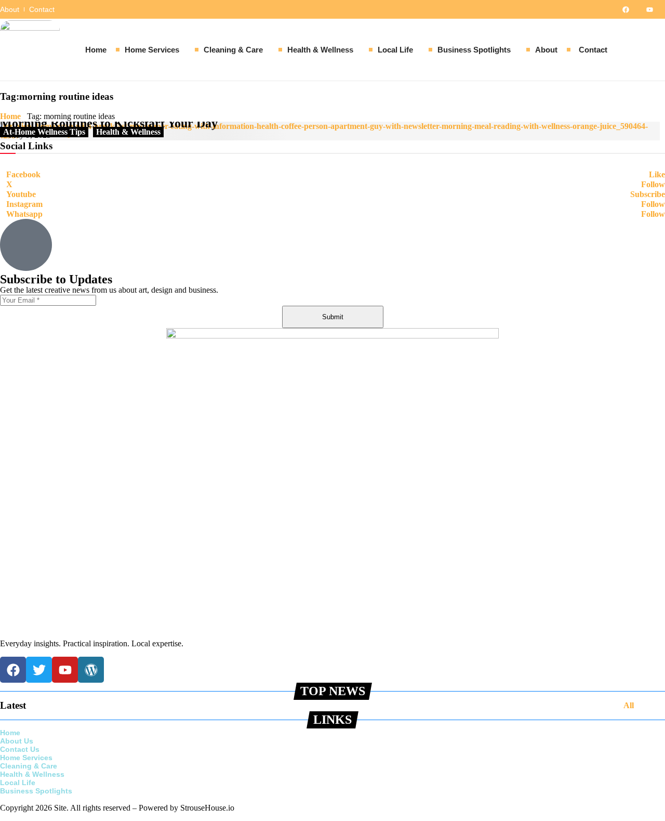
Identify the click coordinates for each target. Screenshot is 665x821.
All (628, 705)
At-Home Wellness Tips (44, 131)
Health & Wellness (128, 131)
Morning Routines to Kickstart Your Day (109, 123)
